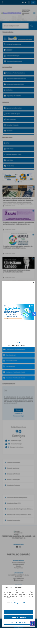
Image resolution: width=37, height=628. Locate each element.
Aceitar (18, 612)
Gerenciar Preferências (18, 622)
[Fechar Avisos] (33, 283)
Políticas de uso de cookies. (19, 601)
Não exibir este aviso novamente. (16, 345)
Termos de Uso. (15, 604)
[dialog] (18, 314)
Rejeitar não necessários (18, 617)
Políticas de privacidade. (18, 602)
